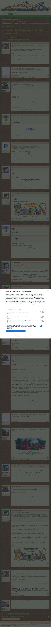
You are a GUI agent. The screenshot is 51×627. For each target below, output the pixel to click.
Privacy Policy (33, 335)
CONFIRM (15, 331)
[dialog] (25, 313)
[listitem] (25, 309)
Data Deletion (18, 335)
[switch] (42, 312)
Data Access (25, 335)
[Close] (48, 291)
